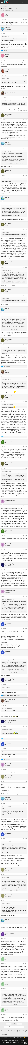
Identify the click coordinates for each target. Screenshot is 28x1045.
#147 (26, 705)
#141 (26, 549)
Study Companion (8, 508)
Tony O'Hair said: (6, 471)
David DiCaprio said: (6, 100)
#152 (26, 803)
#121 (26, 19)
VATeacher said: (5, 687)
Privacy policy (13, 1037)
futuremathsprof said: (7, 404)
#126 (26, 120)
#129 (26, 203)
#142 (26, 569)
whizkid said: (5, 78)
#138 (26, 468)
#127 (26, 148)
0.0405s (21, 1042)
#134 (26, 345)
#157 (26, 938)
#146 (26, 684)
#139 (26, 506)
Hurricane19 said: (6, 806)
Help (18, 1037)
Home (21, 1037)
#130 (26, 229)
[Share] (23, 20)
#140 (26, 535)
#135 (26, 376)
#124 (26, 75)
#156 (26, 925)
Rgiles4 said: (4, 36)
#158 (26, 963)
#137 (26, 446)
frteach (3, 10)
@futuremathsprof (22, 409)
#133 (26, 314)
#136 (26, 401)
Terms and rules (4, 1037)
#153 (26, 838)
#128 (26, 175)
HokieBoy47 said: (6, 151)
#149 (26, 748)
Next (18, 1024)
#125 (26, 97)
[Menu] (2, 2)
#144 (26, 628)
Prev (9, 1024)
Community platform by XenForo (13, 1040)
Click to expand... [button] (14, 163)
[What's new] (26, 1)
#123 (26, 60)
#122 (26, 33)
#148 (26, 726)
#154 (26, 874)
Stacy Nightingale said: (7, 599)
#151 (26, 781)
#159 (26, 988)
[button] (26, 1043)
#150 (26, 769)
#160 (26, 1014)
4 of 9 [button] (14, 1024)
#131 (26, 267)
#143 (26, 596)
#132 (26, 295)
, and (11, 695)
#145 (26, 657)
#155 (26, 900)
